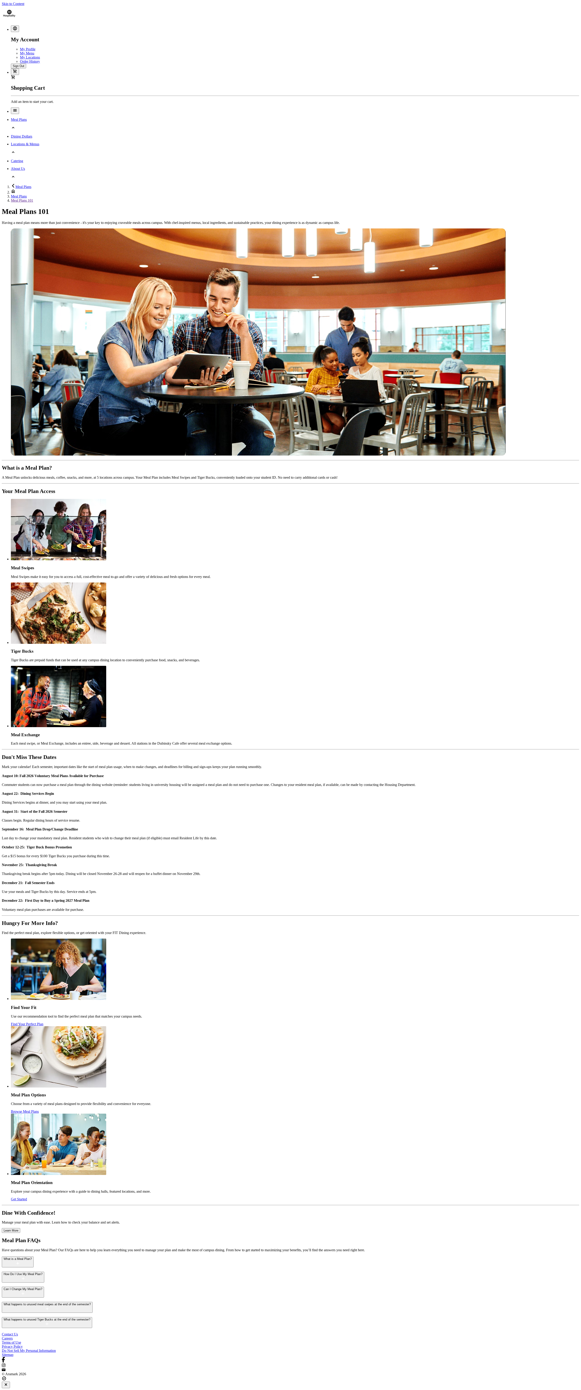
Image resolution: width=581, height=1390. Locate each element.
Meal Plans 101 (22, 200)
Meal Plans (23, 187)
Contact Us (10, 1334)
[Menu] (15, 110)
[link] (11, 1230)
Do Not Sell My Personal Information (29, 1351)
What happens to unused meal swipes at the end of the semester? (47, 1304)
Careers (7, 1338)
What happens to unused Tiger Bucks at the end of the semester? (47, 1319)
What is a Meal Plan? (18, 1259)
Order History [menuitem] (30, 61)
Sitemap (7, 1355)
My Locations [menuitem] (30, 57)
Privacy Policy (12, 1346)
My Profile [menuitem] (27, 49)
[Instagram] (290, 1365)
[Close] (6, 1385)
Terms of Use (11, 1342)
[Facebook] (290, 1360)
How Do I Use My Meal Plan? (23, 1274)
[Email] (290, 1370)
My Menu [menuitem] (27, 53)
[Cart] (15, 71)
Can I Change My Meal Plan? (23, 1289)
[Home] (9, 20)
